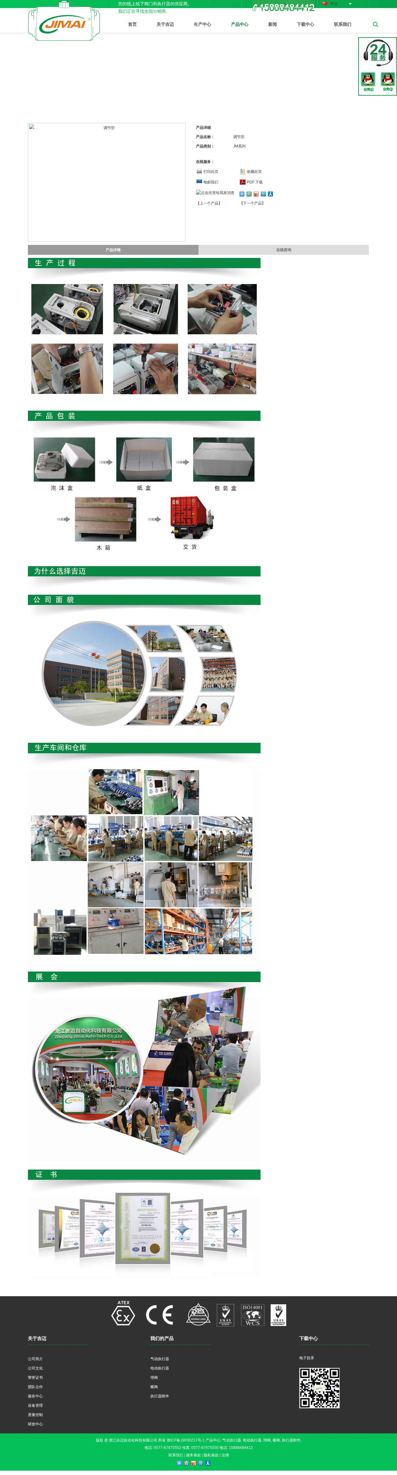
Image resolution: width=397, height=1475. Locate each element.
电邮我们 (210, 182)
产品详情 (113, 250)
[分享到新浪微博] (256, 194)
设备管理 (35, 1405)
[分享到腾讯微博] (263, 194)
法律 (225, 1455)
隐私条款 (211, 1455)
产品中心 (239, 24)
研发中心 (35, 1424)
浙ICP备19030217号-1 (186, 1440)
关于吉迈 (165, 24)
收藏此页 (254, 171)
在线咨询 (283, 250)
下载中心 (305, 24)
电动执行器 (159, 1368)
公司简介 (35, 1359)
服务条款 (193, 1455)
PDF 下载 (255, 182)
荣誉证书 (35, 1377)
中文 (334, 4)
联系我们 (342, 24)
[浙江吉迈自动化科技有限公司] (64, 4)
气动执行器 (159, 1359)
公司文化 (35, 1368)
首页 (132, 24)
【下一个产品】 (252, 203)
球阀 (154, 1377)
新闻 (272, 24)
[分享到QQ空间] (249, 194)
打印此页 (210, 171)
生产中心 (202, 24)
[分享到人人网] (270, 194)
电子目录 (306, 1358)
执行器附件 (159, 1396)
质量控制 (35, 1415)
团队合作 (35, 1387)
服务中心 (35, 1396)
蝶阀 (154, 1387)
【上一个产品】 (209, 203)
